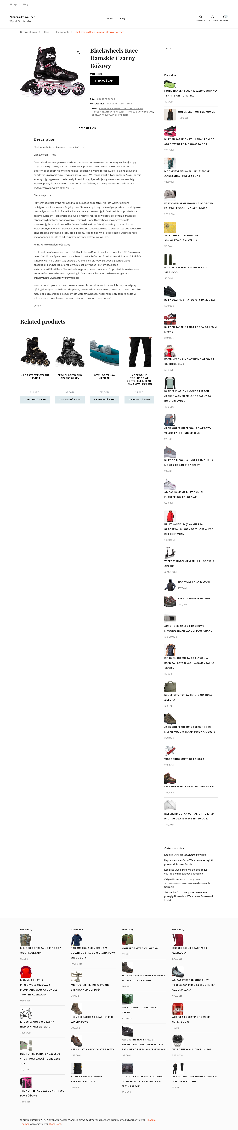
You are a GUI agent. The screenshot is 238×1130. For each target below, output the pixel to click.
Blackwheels (115, 103)
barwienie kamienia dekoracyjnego (121, 108)
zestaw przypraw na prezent (110, 115)
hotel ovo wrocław (140, 112)
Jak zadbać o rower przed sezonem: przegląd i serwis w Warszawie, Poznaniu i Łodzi (188, 896)
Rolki (130, 103)
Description (87, 128)
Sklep (13, 4)
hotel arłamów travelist (108, 112)
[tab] (87, 128)
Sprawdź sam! (104, 80)
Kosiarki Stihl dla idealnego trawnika (185, 855)
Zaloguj (212, 20)
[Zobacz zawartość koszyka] (224, 18)
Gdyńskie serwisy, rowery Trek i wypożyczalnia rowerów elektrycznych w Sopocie (188, 883)
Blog (25, 4)
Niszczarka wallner (22, 17)
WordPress (55, 1124)
